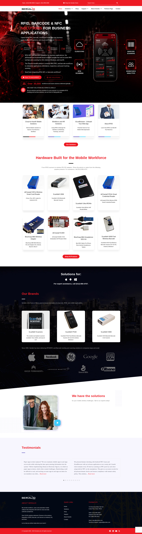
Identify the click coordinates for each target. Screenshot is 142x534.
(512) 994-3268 (45, 3)
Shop (77, 8)
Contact (118, 8)
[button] (69, 8)
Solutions (68, 8)
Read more (43, 474)
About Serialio (95, 8)
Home (60, 8)
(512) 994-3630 (30, 3)
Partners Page (108, 8)
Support (84, 8)
